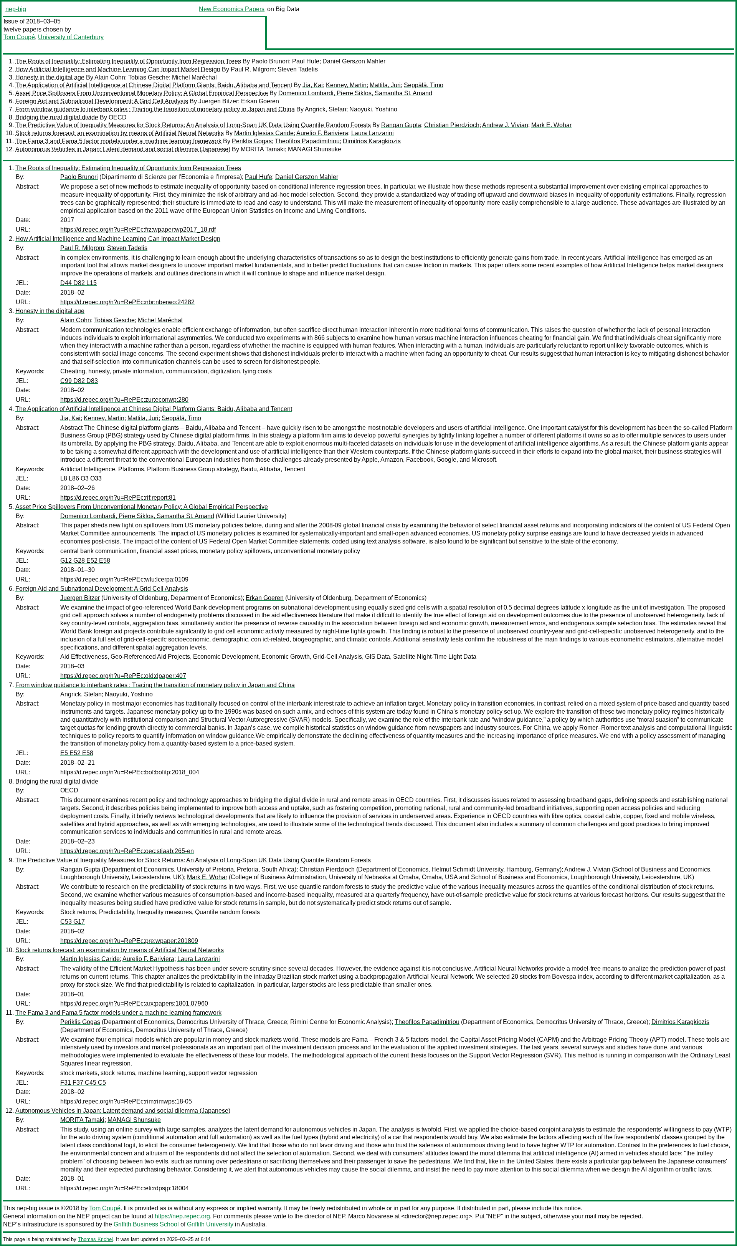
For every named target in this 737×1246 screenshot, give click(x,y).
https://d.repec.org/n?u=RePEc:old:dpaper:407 (123, 676)
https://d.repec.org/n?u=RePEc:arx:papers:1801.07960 (134, 1003)
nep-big (15, 9)
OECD (118, 117)
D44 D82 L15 (78, 283)
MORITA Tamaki (263, 149)
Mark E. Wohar (551, 125)
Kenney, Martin (346, 85)
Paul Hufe (305, 61)
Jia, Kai (312, 85)
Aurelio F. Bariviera (322, 133)
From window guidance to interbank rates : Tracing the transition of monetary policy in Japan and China (155, 109)
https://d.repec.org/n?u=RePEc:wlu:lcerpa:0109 (124, 579)
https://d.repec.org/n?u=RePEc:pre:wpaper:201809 (129, 941)
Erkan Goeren (260, 101)
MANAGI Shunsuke (314, 149)
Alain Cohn (109, 77)
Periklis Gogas (252, 141)
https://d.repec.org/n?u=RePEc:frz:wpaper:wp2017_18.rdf (138, 229)
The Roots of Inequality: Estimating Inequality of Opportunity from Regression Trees (128, 61)
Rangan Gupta (401, 125)
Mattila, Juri (385, 85)
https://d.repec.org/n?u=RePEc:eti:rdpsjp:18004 (124, 1188)
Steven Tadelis (298, 69)
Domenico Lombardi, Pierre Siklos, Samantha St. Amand (355, 93)
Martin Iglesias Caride (264, 133)
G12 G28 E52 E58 (85, 560)
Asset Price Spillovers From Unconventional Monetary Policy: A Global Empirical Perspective (141, 93)
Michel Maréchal (194, 77)
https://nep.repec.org (182, 1216)
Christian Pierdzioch (451, 125)
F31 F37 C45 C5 (83, 1082)
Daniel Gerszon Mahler (353, 61)
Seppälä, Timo (423, 85)
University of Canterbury (71, 37)
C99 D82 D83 (79, 381)
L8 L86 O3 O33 (81, 478)
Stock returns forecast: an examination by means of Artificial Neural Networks (119, 133)
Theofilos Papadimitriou (307, 141)
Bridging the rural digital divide (56, 117)
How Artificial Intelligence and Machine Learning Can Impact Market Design (117, 69)
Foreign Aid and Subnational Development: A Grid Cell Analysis (101, 101)
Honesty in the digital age (49, 77)
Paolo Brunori (270, 61)
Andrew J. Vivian (505, 125)
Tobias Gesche (148, 77)
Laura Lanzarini (372, 133)
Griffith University (210, 1224)
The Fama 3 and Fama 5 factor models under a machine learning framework (118, 141)
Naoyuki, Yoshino (373, 109)
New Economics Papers (231, 9)
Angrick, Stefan (325, 109)
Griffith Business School (146, 1224)
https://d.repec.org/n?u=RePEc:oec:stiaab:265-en (127, 851)
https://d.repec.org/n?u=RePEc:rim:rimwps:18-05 (126, 1101)
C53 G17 (72, 921)
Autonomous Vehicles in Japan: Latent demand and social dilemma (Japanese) (122, 149)
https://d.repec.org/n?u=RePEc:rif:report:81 (118, 497)
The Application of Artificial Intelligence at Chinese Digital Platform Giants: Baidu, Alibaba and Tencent (153, 85)
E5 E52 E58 (76, 753)
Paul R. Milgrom (252, 69)
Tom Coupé (19, 37)
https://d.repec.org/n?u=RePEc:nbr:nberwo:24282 (127, 302)
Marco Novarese (370, 1216)
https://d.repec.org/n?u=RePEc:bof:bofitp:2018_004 (129, 772)
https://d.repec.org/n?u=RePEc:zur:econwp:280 (124, 399)
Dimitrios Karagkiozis (372, 141)
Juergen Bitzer (218, 101)
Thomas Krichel (95, 1239)
